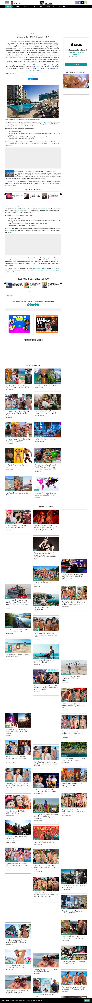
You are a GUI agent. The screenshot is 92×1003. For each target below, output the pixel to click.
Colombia (8, 937)
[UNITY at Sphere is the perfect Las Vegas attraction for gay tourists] (46, 780)
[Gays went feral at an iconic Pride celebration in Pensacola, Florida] (74, 978)
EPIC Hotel (25, 45)
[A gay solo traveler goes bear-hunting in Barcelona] (74, 775)
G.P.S (32, 33)
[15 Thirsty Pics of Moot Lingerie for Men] (18, 455)
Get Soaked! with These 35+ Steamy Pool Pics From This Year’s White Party (18, 413)
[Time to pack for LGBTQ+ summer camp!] (46, 573)
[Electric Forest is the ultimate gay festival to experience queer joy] (74, 593)
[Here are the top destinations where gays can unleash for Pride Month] (46, 624)
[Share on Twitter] (30, 79)
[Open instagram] (85, 2)
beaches (8, 652)
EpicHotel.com (10, 55)
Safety (36, 490)
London (63, 959)
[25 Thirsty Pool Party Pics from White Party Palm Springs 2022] (18, 429)
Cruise (35, 523)
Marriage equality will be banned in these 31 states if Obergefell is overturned (46, 816)
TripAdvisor (55, 59)
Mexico (7, 726)
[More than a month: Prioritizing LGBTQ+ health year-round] (18, 802)
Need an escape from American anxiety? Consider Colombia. (17, 941)
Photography (9, 408)
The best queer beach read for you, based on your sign (18, 656)
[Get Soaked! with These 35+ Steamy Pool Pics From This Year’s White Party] (18, 402)
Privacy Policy (29, 1000)
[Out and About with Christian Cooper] (46, 985)
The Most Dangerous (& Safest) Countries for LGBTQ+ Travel (45, 494)
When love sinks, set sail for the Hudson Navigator (72, 912)
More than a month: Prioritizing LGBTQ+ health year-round (16, 812)
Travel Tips (9, 382)
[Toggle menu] (7, 2)
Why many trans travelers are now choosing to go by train (17, 630)
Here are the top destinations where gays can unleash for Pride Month (45, 635)
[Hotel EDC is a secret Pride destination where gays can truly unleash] (74, 695)
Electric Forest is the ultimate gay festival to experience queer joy (73, 603)
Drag (35, 550)
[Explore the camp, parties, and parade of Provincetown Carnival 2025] (18, 855)
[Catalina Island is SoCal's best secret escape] (46, 598)
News (7, 597)
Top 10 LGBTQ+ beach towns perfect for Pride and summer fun (17, 966)
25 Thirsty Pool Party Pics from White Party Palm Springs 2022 (18, 440)
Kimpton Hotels (35, 66)
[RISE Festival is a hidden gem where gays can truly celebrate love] (18, 747)
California (36, 863)
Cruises (7, 988)
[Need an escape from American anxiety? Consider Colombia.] (18, 931)
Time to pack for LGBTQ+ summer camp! (45, 583)
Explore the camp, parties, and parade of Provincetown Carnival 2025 (17, 865)
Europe (63, 806)
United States (37, 812)
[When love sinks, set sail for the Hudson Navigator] (74, 902)
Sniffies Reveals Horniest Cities (45, 439)
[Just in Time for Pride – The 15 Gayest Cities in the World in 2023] (18, 376)
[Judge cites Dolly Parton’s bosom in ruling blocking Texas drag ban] (26, 285)
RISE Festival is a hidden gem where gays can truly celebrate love (16, 758)
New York (36, 839)
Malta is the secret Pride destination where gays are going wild (73, 811)
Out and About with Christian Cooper (44, 995)
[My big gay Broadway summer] (46, 833)
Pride (35, 630)
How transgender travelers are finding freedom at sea (44, 661)
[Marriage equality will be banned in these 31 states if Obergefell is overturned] (46, 805)
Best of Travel (39, 436)
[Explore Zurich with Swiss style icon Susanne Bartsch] (74, 876)
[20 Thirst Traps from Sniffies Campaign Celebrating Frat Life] (47, 402)
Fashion (7, 462)
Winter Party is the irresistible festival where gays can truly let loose (72, 733)
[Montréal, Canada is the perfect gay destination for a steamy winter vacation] (18, 775)
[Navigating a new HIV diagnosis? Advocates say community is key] (44, 285)
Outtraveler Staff (11, 73)
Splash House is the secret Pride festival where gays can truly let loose (45, 867)
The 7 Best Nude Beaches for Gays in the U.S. (18, 494)
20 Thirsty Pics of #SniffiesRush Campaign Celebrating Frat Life (45, 412)
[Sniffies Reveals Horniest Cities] (47, 429)
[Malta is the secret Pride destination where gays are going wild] (74, 800)
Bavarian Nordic (10, 808)
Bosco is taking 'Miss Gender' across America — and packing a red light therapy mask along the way (45, 556)
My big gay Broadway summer (44, 842)
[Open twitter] (82, 2)
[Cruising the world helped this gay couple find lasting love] (18, 982)
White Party (9, 436)
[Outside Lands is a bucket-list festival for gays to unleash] (18, 517)
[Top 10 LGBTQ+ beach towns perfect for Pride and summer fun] (18, 956)
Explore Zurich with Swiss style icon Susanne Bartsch (74, 886)
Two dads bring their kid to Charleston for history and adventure (71, 678)
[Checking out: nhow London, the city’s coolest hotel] (74, 953)
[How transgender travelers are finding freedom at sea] (46, 651)
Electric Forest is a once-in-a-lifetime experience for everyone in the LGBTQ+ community (46, 895)
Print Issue (9, 626)
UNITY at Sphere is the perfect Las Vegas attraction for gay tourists (45, 790)
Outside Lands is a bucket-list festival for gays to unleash (16, 527)
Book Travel (62, 6)
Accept (87, 1000)
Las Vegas (36, 683)
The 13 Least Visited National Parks (47, 385)
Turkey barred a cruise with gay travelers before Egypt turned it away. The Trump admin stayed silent (17, 603)
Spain (63, 781)
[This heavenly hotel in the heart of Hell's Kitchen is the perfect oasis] (74, 927)
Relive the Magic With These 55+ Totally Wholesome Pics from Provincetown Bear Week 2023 (46, 467)
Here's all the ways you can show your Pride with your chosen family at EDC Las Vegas (46, 687)
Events (36, 408)
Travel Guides (65, 674)
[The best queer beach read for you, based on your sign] (18, 646)
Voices (18, 6)
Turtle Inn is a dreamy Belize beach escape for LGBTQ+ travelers (74, 759)
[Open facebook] (79, 2)
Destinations (9, 523)
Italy (6, 833)
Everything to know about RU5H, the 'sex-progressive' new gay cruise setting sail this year (45, 527)
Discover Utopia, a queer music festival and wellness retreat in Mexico (16, 731)
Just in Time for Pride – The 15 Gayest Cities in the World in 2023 (17, 386)
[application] (76, 81)
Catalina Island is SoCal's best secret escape (44, 608)
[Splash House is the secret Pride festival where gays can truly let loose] (46, 856)
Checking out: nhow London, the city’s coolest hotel (73, 962)
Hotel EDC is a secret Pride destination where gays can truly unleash (73, 706)
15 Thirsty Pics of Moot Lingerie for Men (17, 466)
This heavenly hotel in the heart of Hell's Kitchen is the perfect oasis (73, 937)
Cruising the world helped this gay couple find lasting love (17, 992)
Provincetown (39, 462)
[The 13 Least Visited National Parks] (47, 376)
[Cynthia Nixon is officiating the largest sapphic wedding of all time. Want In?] (74, 566)
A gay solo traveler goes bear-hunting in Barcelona (72, 785)
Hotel (50, 43)
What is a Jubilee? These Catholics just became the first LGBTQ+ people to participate (17, 838)
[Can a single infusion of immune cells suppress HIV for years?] (9, 196)
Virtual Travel (50, 6)
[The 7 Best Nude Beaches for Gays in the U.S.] (18, 483)
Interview (36, 992)
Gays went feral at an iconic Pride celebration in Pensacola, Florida (73, 988)
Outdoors (37, 382)
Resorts (26, 6)
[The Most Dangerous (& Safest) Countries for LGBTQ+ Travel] (47, 483)
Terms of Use (39, 1000)
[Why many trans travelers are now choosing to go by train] (18, 620)
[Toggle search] (76, 2)
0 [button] (29, 291)
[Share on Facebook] (35, 79)
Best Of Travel (38, 6)
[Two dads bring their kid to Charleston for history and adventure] (74, 667)
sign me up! (76, 64)
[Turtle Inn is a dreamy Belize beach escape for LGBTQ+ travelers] (74, 749)
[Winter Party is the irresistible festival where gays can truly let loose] (74, 722)
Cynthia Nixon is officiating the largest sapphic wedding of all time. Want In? (72, 576)
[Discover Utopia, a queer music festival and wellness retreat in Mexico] (18, 720)
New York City (65, 933)
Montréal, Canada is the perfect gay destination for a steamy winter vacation (18, 785)
